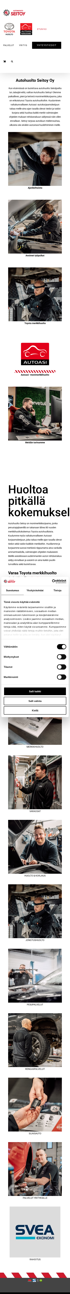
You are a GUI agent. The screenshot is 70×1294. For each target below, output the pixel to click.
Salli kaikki (35, 691)
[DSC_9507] (35, 388)
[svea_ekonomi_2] (35, 1207)
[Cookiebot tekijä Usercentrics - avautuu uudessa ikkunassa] (52, 581)
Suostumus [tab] (12, 590)
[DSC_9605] (35, 1078)
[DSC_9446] (35, 756)
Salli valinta (35, 700)
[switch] (61, 656)
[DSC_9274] (35, 268)
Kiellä (35, 710)
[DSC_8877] (35, 201)
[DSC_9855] (35, 821)
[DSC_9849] (35, 1143)
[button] (12, 61)
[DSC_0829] (35, 133)
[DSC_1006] (35, 950)
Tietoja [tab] (57, 590)
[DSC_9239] (35, 1014)
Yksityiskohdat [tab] (35, 590)
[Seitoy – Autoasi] (35, 336)
